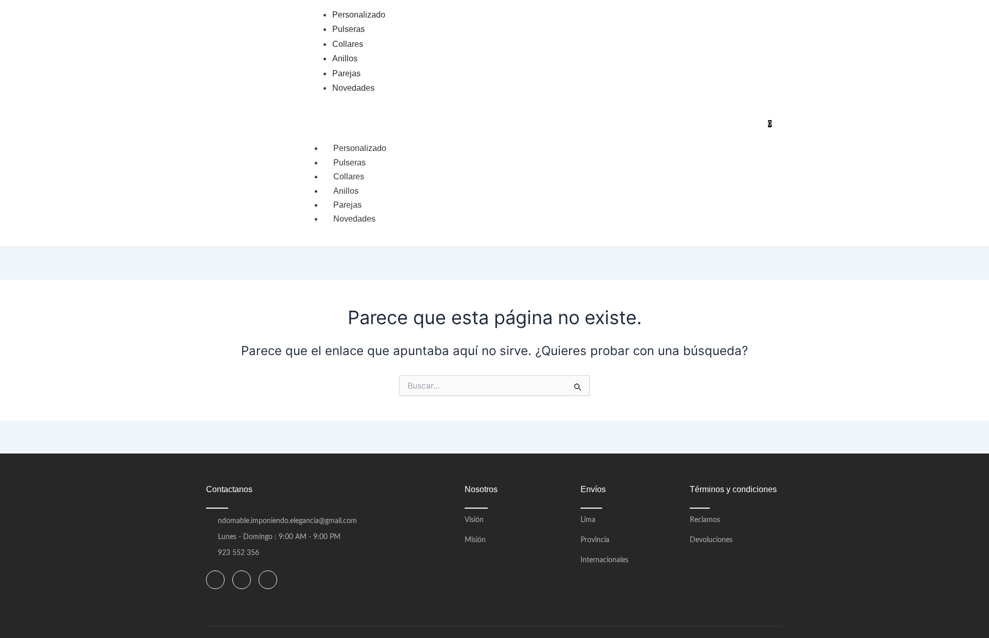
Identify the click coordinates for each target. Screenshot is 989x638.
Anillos (346, 191)
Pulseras (349, 162)
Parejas (347, 204)
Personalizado (359, 148)
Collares (348, 176)
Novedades (354, 218)
